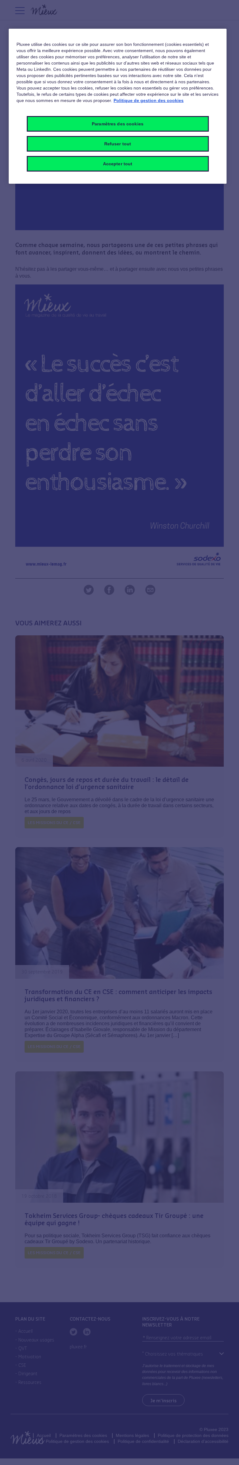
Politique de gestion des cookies (149, 100)
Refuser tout (117, 143)
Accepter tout (118, 163)
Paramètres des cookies (117, 123)
